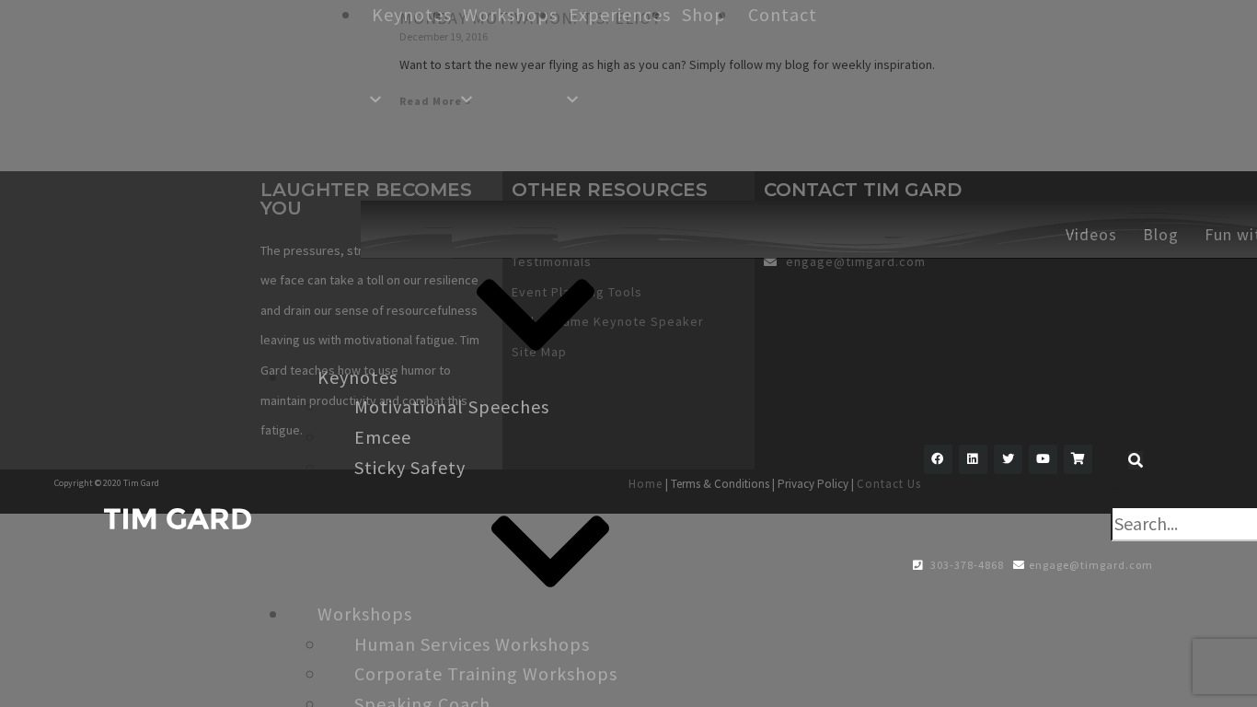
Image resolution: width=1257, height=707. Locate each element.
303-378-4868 (966, 565)
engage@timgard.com (1091, 565)
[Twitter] (1008, 459)
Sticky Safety (410, 467)
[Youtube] (1043, 459)
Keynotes (357, 376)
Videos (1091, 234)
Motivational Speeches (451, 406)
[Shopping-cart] (1078, 459)
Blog (1161, 234)
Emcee (382, 436)
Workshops (364, 613)
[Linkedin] (973, 459)
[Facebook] (938, 459)
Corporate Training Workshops (485, 673)
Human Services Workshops (472, 643)
